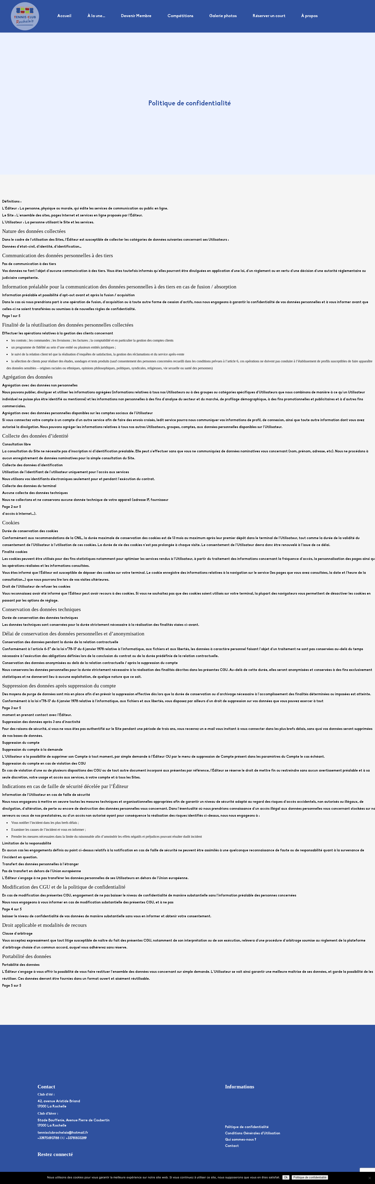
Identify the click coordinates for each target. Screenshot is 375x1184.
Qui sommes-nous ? (240, 1139)
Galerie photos (223, 16)
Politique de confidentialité (247, 1127)
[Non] (369, 1178)
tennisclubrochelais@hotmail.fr (63, 1133)
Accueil (64, 16)
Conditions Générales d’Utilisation (252, 1133)
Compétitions (180, 16)
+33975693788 (48, 1138)
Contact (232, 1146)
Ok (286, 1177)
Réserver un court (269, 16)
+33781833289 (76, 1138)
